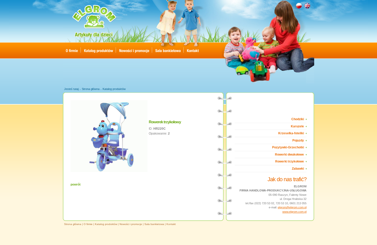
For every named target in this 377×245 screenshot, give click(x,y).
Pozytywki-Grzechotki (288, 147)
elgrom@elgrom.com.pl (292, 207)
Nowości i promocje (131, 224)
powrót (76, 184)
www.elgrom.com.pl (294, 211)
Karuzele (297, 126)
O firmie (88, 224)
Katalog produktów (114, 88)
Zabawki (298, 168)
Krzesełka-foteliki (291, 133)
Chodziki (297, 119)
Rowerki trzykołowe (289, 161)
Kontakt (171, 224)
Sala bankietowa (154, 224)
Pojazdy (298, 140)
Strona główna (91, 88)
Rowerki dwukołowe (289, 154)
